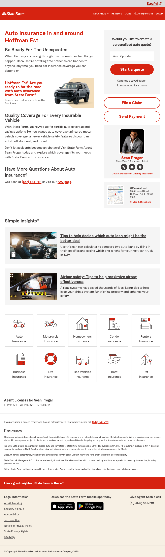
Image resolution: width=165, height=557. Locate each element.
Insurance (99, 13)
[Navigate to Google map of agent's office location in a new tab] (140, 167)
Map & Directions (142, 202)
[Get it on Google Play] (90, 506)
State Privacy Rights (16, 531)
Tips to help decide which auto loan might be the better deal (103, 238)
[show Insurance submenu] (107, 13)
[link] (13, 13)
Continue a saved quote (131, 80)
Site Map (9, 537)
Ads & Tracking (13, 503)
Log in (159, 13)
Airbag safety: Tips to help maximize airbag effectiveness (98, 279)
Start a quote (132, 70)
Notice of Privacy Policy (18, 525)
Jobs (128, 13)
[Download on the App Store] (63, 506)
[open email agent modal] (132, 167)
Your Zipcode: (122, 56)
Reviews (116, 13)
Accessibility (11, 514)
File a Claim (132, 103)
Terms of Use (12, 520)
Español (152, 3)
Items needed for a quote (132, 85)
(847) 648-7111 (145, 13)
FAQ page (64, 181)
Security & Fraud (14, 509)
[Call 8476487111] (124, 167)
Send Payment (132, 117)
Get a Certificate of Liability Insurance (132, 173)
